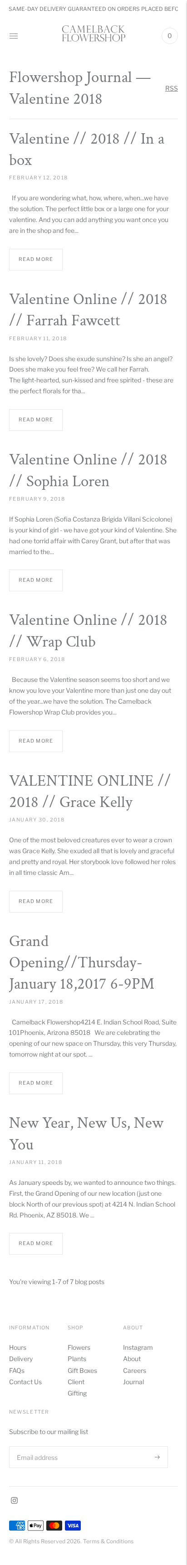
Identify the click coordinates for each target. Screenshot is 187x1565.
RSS (171, 88)
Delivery (21, 1358)
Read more (36, 259)
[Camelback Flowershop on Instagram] (14, 1501)
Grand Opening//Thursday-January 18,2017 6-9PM (81, 963)
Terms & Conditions (108, 1541)
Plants (77, 1358)
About (132, 1358)
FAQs (17, 1370)
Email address (36, 1446)
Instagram (138, 1347)
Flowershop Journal (70, 77)
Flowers (79, 1347)
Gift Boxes (82, 1370)
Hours (17, 1347)
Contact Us (25, 1382)
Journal (133, 1382)
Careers (134, 1370)
